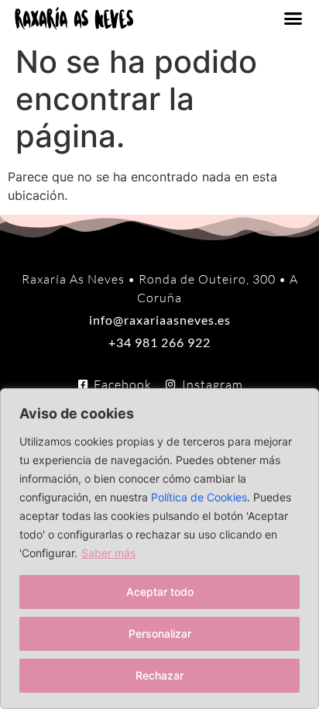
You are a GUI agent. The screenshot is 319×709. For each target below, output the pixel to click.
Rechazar (159, 675)
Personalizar (160, 633)
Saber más (108, 552)
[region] (159, 548)
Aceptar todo (160, 591)
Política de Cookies (199, 497)
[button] (293, 18)
